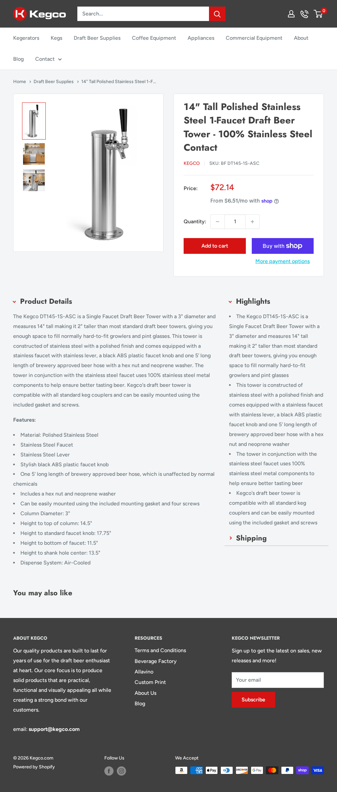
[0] (318, 14)
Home (20, 81)
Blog (18, 59)
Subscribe (253, 699)
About (301, 38)
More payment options (282, 261)
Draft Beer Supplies (97, 38)
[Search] (217, 14)
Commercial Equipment (254, 38)
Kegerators (26, 38)
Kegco (192, 163)
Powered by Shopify (34, 767)
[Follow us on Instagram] (121, 771)
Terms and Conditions (160, 650)
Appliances (201, 38)
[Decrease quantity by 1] (217, 222)
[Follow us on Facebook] (109, 771)
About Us (145, 693)
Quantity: (195, 221)
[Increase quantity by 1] (252, 222)
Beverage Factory (156, 661)
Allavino (144, 672)
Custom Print (150, 682)
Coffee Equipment (154, 38)
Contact (45, 59)
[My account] (291, 13)
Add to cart (214, 246)
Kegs (56, 38)
